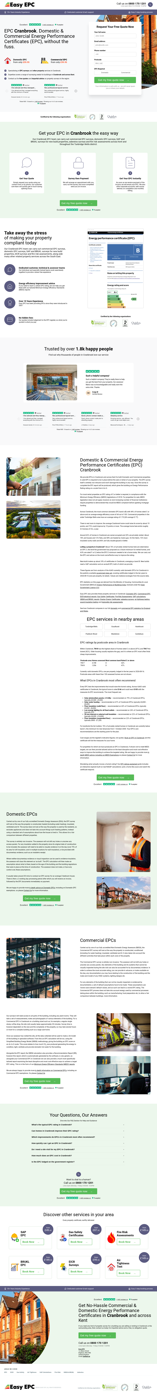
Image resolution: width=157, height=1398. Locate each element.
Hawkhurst (139, 627)
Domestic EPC (131, 594)
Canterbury (139, 634)
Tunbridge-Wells (91, 627)
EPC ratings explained (129, 764)
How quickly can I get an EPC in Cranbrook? (52, 1143)
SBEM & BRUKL (69, 1372)
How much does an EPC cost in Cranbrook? (52, 1156)
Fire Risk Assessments (123, 597)
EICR (11, 1372)
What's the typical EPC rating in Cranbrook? (52, 1125)
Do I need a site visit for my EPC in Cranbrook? (53, 1149)
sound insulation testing (89, 602)
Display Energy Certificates (110, 599)
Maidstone (115, 634)
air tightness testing (142, 599)
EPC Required (99, 69)
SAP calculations (139, 597)
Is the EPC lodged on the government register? (53, 1162)
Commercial (125, 73)
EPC (5, 1372)
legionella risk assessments (112, 602)
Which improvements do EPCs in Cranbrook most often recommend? (63, 1137)
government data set (104, 573)
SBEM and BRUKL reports (89, 599)
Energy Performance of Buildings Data (111, 585)
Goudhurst (115, 627)
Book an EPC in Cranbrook (134, 738)
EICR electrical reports (88, 597)
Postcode (97, 60)
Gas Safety (20, 1372)
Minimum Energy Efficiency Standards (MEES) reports (54, 1064)
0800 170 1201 (137, 3)
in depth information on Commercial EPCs (51, 1070)
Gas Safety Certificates (105, 597)
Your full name (100, 32)
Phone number (100, 50)
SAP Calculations (45, 1372)
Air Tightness (31, 1372)
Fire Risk (57, 1372)
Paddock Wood (91, 634)
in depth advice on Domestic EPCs (42, 888)
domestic (114, 608)
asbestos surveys (127, 599)
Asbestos (80, 1372)
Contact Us (131, 755)
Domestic (104, 73)
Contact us (86, 1356)
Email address (99, 41)
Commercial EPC (144, 594)
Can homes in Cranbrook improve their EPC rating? (55, 1131)
